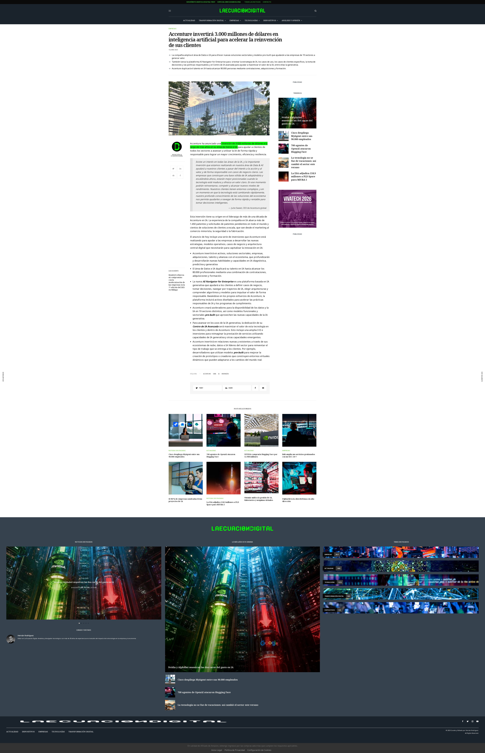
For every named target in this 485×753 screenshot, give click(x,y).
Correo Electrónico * (161, 363)
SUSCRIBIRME (160, 399)
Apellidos (156, 382)
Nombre (155, 373)
